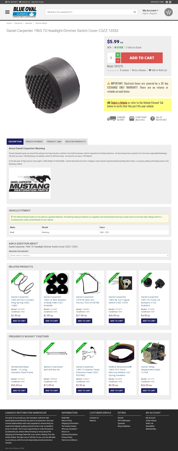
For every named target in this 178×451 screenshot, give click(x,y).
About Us (65, 432)
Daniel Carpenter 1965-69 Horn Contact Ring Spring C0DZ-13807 (22, 301)
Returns (93, 421)
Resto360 (65, 418)
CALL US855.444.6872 (161, 118)
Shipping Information (70, 423)
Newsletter (150, 426)
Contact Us (25, 2)
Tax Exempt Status (69, 426)
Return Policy (67, 421)
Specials (121, 423)
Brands (120, 418)
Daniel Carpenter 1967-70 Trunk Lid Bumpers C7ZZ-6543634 (150, 301)
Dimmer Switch (41, 23)
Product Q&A (54, 141)
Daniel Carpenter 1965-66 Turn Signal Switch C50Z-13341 (119, 299)
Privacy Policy (67, 437)
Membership (151, 429)
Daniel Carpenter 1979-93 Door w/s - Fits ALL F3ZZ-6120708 (87, 299)
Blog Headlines (124, 426)
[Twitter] (170, 2)
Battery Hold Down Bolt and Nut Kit (53, 368)
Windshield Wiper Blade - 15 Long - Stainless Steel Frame (22, 369)
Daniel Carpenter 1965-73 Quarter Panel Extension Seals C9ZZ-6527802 (87, 371)
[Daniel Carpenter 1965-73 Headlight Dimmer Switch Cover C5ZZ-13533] (54, 83)
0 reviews (124, 70)
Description (15, 141)
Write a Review (139, 70)
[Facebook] (167, 2)
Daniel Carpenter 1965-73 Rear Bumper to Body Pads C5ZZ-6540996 (55, 301)
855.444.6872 (12, 2)
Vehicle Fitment (34, 141)
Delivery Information (70, 434)
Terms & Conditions (69, 440)
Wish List (149, 423)
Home (9, 23)
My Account (150, 418)
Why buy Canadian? (69, 429)
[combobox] (89, 255)
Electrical (18, 23)
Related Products (76, 141)
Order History (151, 421)
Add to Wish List (159, 70)
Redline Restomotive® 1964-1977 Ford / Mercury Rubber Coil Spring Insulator (120, 371)
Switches (28, 23)
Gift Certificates (124, 421)
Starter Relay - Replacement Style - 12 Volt (151, 369)
